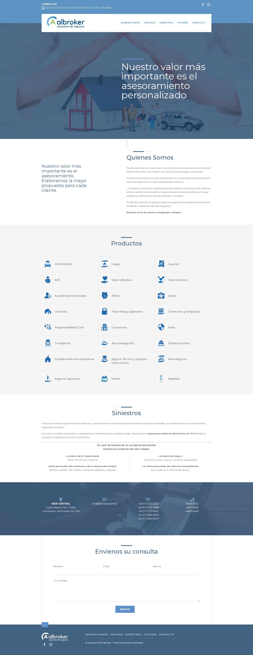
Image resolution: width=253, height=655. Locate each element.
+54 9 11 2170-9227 (78, 8)
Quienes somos (130, 23)
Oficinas (182, 23)
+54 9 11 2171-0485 (101, 8)
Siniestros (166, 23)
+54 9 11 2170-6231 (55, 8)
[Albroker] (65, 26)
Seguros (149, 23)
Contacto (198, 23)
